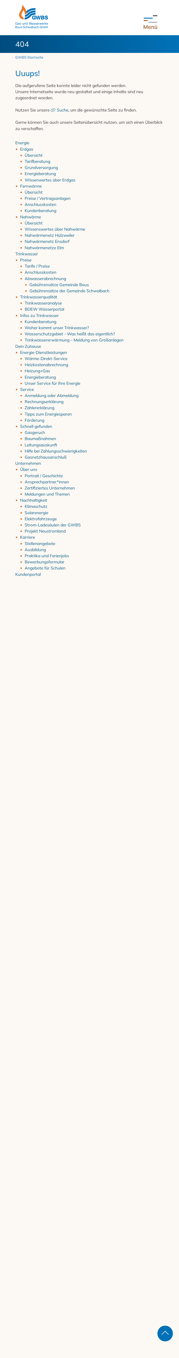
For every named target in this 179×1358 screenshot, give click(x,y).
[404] (31, 16)
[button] (150, 22)
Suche (62, 110)
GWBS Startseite (29, 57)
